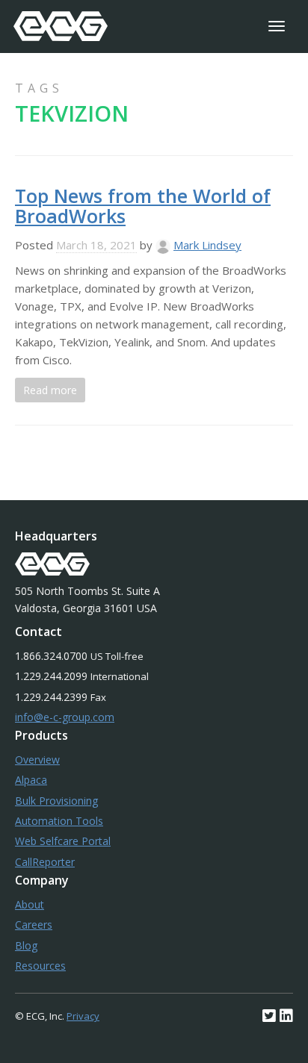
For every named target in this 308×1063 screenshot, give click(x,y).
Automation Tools (59, 821)
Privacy (83, 1016)
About (29, 904)
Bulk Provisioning (56, 801)
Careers (33, 924)
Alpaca (31, 780)
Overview (37, 759)
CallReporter (45, 862)
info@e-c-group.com (64, 717)
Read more (50, 390)
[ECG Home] (60, 26)
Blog (26, 945)
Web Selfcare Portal (63, 841)
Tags (39, 88)
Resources (40, 965)
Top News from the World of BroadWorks (143, 206)
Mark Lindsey (207, 244)
